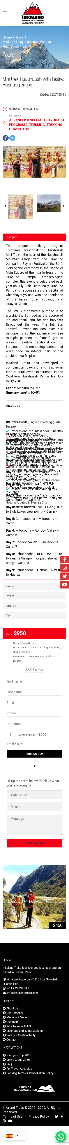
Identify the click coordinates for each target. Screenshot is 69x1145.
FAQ (9, 1064)
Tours (19, 37)
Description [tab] (11, 237)
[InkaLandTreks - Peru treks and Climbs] (33, 12)
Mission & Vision (17, 1017)
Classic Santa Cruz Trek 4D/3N (34, 901)
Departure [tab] (11, 605)
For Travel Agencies (19, 1068)
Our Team (12, 1022)
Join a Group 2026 (18, 1060)
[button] (60, 1136)
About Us (12, 1008)
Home (7, 37)
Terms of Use (13, 1116)
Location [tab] (10, 596)
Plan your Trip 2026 (18, 1055)
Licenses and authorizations (24, 1031)
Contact (11, 1039)
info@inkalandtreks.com (22, 993)
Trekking (37, 125)
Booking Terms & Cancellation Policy (30, 1073)
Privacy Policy (39, 1116)
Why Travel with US (18, 1026)
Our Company (15, 1013)
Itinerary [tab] (10, 586)
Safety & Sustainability (21, 1035)
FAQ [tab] (8, 615)
